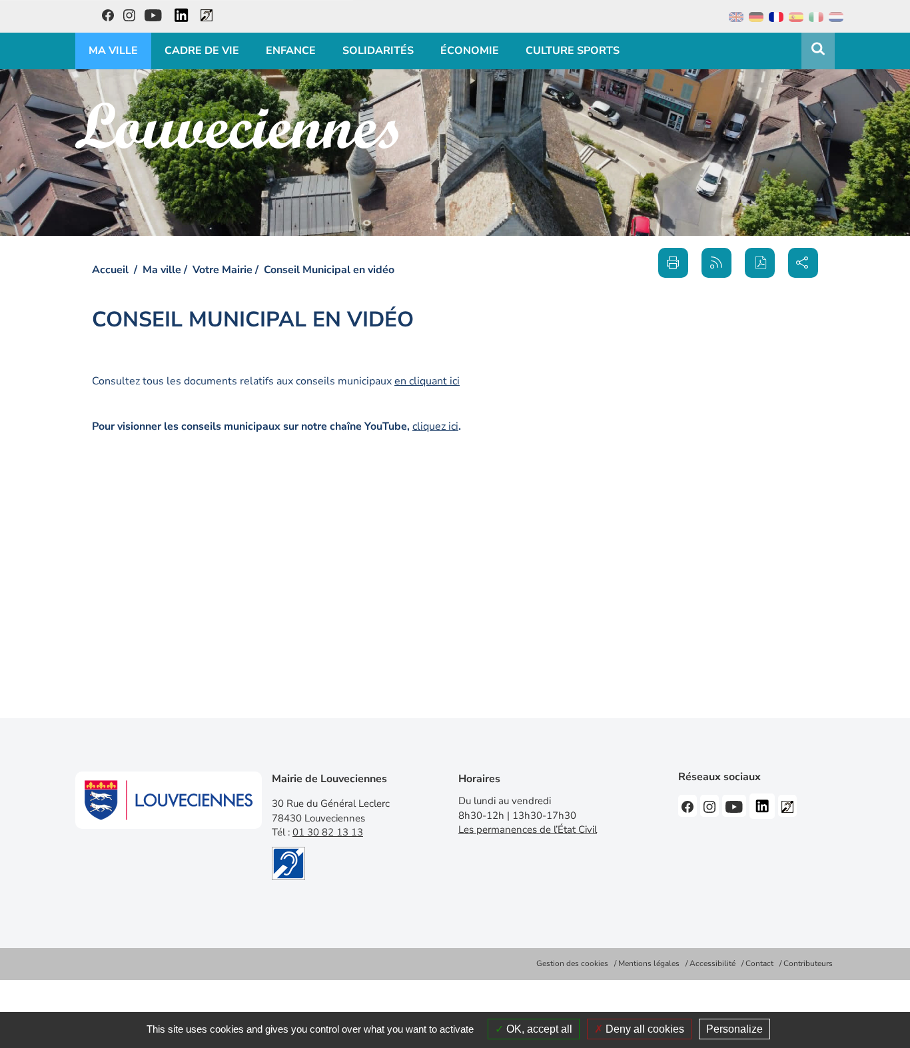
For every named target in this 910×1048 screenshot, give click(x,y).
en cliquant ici (427, 381)
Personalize (734, 1029)
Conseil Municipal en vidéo (329, 269)
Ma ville (162, 269)
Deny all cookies (643, 1029)
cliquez (435, 426)
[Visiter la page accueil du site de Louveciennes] (236, 126)
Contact (759, 963)
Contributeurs (808, 963)
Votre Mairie (222, 269)
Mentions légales (649, 963)
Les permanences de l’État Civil (527, 829)
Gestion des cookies (572, 963)
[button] (760, 263)
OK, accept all (538, 1029)
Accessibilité (712, 963)
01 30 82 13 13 (327, 832)
